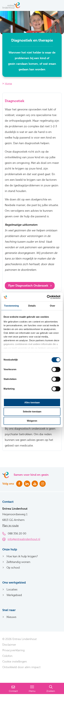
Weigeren (32, 420)
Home (8, 83)
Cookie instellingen (14, 661)
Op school (13, 567)
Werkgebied (14, 595)
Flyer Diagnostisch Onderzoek (28, 285)
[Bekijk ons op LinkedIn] (27, 484)
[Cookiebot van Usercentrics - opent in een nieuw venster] (46, 297)
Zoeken (50, 691)
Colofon (7, 655)
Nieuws (11, 617)
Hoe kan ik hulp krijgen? (22, 556)
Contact (13, 691)
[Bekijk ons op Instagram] (42, 484)
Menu (32, 691)
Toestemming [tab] (11, 305)
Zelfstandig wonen (18, 562)
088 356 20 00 (17, 533)
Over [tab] (52, 305)
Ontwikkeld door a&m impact (21, 667)
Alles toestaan (32, 402)
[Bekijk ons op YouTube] (35, 484)
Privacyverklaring (13, 650)
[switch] (56, 369)
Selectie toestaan (32, 411)
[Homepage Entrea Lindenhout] (11, 5)
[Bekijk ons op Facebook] (19, 484)
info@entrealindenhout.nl (24, 539)
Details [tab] (32, 305)
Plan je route (10, 525)
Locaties (12, 589)
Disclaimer (9, 644)
